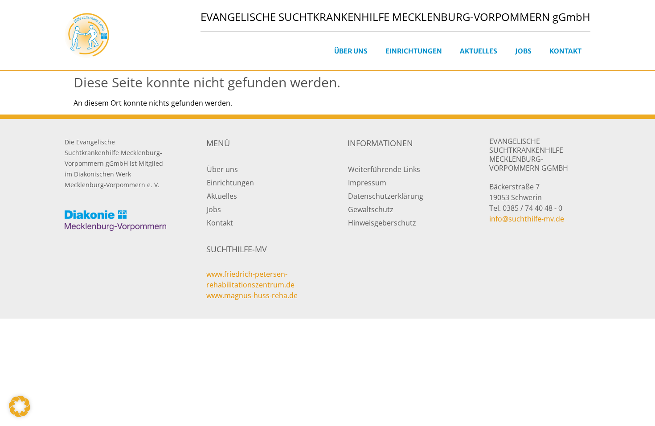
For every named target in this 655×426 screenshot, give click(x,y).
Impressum (367, 183)
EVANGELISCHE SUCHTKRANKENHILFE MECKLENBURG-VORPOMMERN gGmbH (395, 16)
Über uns (351, 51)
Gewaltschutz (370, 209)
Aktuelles (478, 51)
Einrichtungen (413, 51)
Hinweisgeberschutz (382, 223)
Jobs (523, 51)
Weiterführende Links (384, 169)
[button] (19, 406)
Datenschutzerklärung (385, 196)
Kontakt (565, 51)
